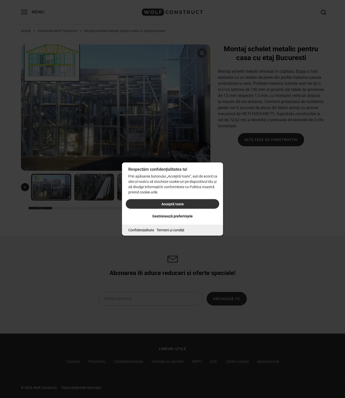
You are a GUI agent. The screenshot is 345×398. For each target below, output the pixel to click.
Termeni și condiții (170, 230)
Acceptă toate (172, 204)
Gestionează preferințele (172, 216)
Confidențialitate (141, 230)
